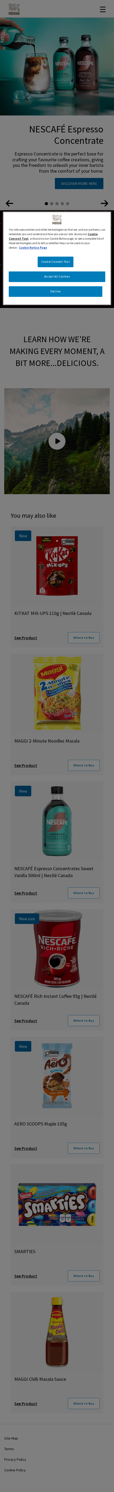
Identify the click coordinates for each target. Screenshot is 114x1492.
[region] (57, 258)
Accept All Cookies (57, 276)
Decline (55, 291)
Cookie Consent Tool (55, 262)
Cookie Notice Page (33, 247)
